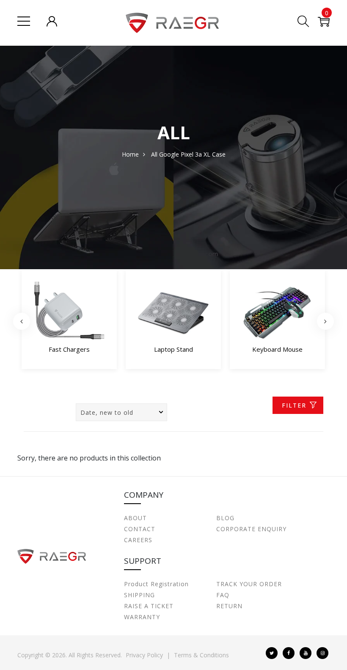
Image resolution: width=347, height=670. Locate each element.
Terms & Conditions (201, 655)
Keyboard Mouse (277, 349)
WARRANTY (142, 617)
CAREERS (138, 540)
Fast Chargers (69, 349)
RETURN (229, 606)
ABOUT (135, 518)
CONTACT (139, 529)
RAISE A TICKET (149, 606)
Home (130, 154)
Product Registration (156, 584)
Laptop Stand (173, 349)
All (154, 154)
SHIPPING (139, 595)
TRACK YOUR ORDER (249, 584)
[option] (69, 321)
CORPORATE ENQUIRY (251, 529)
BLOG (225, 518)
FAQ (222, 595)
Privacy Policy (144, 655)
